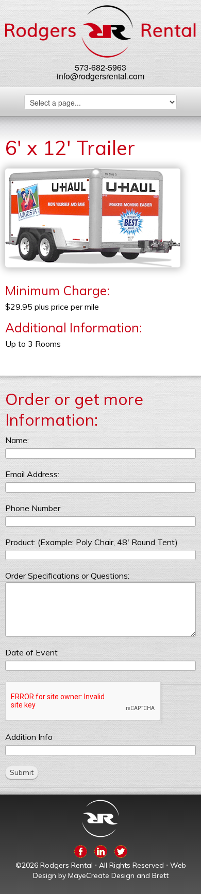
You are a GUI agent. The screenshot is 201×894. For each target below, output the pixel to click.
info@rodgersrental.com (100, 76)
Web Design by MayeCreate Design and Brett (109, 870)
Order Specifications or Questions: (67, 575)
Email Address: (32, 474)
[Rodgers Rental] (100, 31)
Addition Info (29, 737)
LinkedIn (100, 849)
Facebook (80, 849)
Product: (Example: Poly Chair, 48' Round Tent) (91, 542)
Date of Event (31, 652)
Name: (17, 440)
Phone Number (32, 508)
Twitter (120, 849)
